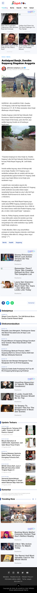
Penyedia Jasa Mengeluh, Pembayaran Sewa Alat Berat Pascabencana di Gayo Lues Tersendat (18, 333)
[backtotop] (19, 586)
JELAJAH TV (18, 581)
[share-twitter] (7, 303)
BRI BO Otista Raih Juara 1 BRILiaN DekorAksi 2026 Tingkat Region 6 (11, 468)
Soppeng (19, 242)
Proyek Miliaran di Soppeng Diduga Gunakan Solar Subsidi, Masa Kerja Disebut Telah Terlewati (18, 343)
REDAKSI (6, 577)
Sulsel (32, 8)
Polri (25, 8)
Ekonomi (6, 426)
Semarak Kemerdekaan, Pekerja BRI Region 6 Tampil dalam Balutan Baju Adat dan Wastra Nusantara (12, 480)
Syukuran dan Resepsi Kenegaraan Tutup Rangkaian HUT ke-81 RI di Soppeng (17, 362)
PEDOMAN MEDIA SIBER (13, 579)
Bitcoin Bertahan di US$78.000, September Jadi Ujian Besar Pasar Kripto (12, 443)
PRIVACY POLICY (27, 577)
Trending (5, 8)
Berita (12, 8)
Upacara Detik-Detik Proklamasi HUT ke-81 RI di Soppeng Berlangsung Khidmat (18, 370)
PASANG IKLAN (15, 577)
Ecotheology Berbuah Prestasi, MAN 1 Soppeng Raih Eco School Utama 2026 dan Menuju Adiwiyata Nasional (18, 353)
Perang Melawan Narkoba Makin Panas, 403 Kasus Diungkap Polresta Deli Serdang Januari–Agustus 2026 (11, 455)
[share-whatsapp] (12, 303)
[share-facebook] (3, 303)
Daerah (19, 8)
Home (3, 57)
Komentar (31, 303)
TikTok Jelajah (26, 579)
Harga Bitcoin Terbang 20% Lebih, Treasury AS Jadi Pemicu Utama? (12, 430)
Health (11, 242)
